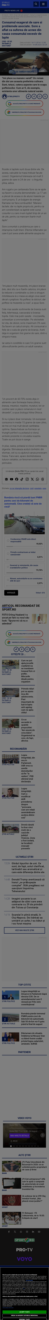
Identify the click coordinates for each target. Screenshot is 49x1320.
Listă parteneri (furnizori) (8, 1307)
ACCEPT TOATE (24, 1312)
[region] (24, 1293)
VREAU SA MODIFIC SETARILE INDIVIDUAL (24, 1315)
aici (24, 1288)
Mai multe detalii (29, 1280)
